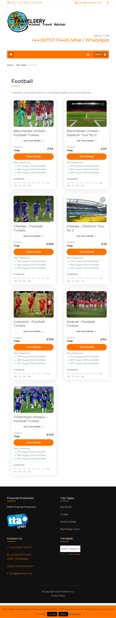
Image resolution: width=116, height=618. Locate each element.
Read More (75, 614)
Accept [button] (52, 614)
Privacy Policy (58, 596)
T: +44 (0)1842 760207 (19, 547)
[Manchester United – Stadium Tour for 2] (87, 113)
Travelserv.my (67, 591)
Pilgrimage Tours (70, 529)
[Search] (88, 54)
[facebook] (108, 2)
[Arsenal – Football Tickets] (87, 304)
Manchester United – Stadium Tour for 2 (83, 133)
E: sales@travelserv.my (19, 573)
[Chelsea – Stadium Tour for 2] (87, 209)
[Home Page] (10, 54)
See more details (32, 140)
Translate (77, 554)
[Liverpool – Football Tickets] (34, 304)
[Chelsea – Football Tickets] (34, 209)
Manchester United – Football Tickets (30, 133)
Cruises (64, 514)
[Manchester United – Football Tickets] (34, 113)
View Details (33, 156)
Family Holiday (68, 521)
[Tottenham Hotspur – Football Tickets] (34, 399)
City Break (66, 507)
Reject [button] (63, 614)
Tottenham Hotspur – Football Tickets (31, 419)
